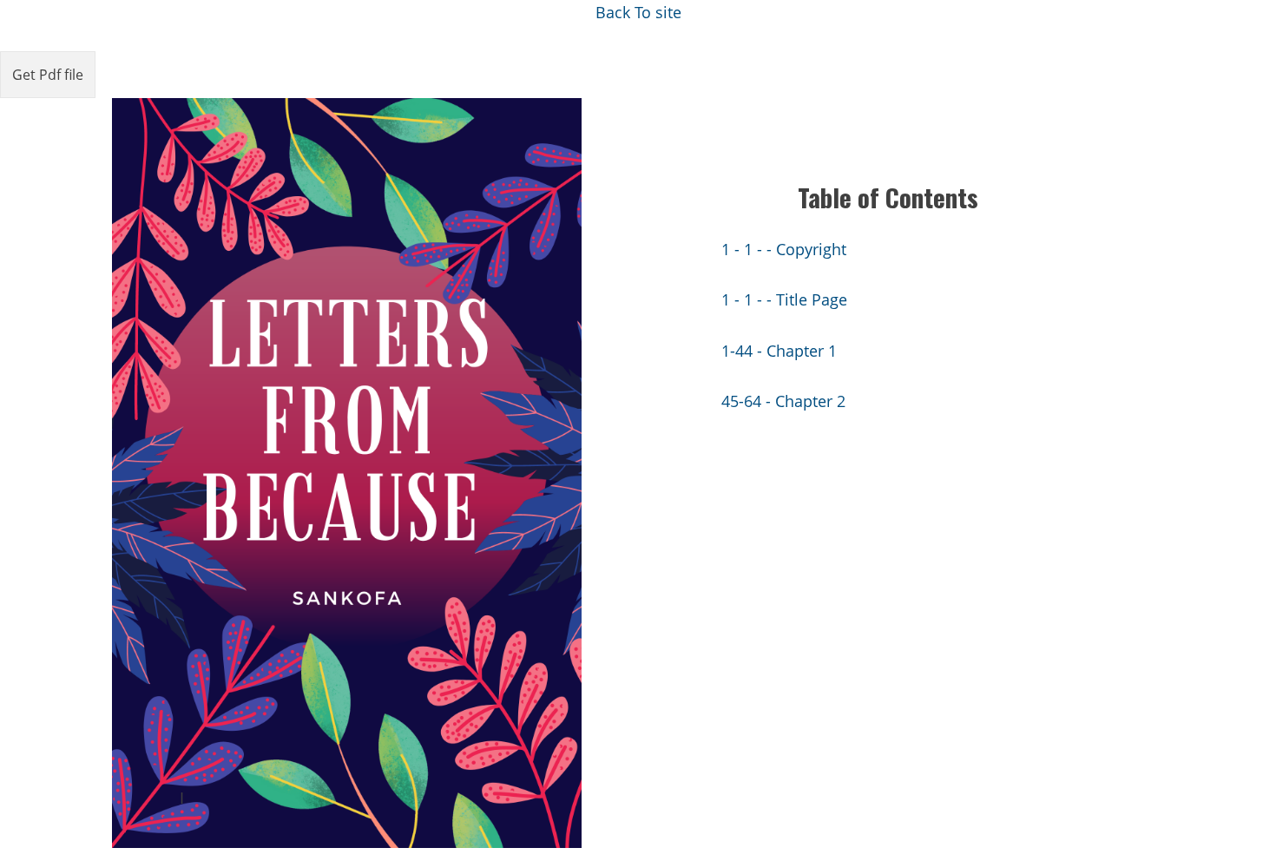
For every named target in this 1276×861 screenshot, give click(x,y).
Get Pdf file (47, 74)
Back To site (638, 12)
